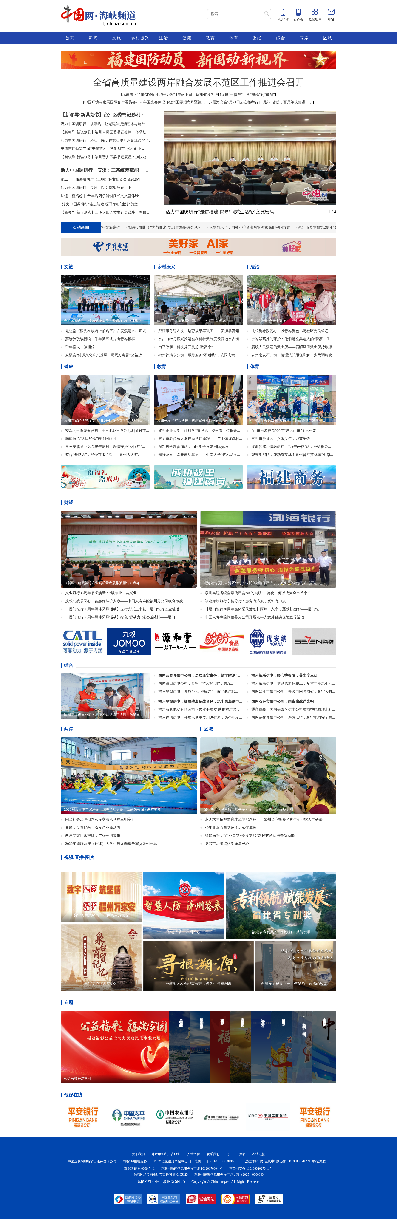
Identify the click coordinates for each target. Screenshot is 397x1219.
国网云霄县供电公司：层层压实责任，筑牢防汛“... (199, 675)
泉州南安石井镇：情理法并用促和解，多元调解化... (293, 355)
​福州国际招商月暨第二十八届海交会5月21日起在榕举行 (213, 102)
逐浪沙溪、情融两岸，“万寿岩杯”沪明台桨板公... (291, 447)
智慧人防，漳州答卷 (183, 932)
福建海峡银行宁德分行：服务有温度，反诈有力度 (245, 601)
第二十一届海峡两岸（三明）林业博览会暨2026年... (102, 179)
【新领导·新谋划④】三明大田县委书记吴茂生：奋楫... (105, 212)
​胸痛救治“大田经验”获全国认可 (90, 439)
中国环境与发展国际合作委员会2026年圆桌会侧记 (124, 102)
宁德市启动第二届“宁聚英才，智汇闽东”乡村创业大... (104, 149)
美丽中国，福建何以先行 (197, 95)
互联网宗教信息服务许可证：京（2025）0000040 (229, 1174)
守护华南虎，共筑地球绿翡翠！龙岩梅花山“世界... (102, 321)
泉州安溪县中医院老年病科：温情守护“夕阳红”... (105, 447)
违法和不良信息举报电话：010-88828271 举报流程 (285, 1161)
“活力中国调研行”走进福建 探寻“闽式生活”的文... (101, 204)
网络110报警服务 (135, 1161)
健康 (187, 38)
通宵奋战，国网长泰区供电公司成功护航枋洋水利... (293, 709)
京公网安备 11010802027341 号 (251, 1168)
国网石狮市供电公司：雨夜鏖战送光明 (282, 701)
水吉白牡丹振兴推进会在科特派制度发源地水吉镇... (200, 339)
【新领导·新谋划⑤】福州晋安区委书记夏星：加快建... (105, 157)
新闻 (93, 38)
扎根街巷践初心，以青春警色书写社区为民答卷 (290, 331)
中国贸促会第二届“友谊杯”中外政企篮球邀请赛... (287, 420)
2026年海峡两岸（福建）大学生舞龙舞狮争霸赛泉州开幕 (111, 844)
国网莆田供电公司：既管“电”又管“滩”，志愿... (196, 683)
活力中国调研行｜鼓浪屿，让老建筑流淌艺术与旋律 (103, 124)
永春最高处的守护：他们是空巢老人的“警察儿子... (292, 339)
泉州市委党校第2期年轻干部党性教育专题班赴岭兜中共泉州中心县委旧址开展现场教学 (280, 227)
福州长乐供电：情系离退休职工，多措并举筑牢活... (293, 683)
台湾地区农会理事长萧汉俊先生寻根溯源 (198, 984)
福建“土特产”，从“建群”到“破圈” (248, 95)
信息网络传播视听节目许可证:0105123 (161, 1174)
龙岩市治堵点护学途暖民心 (227, 844)
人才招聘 (193, 1154)
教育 (210, 38)
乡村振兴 (140, 38)
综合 (280, 38)
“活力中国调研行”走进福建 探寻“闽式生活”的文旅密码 (219, 211)
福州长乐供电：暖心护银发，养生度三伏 (284, 675)
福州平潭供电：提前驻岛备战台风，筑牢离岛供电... (200, 701)
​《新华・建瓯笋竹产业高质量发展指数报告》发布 (102, 583)
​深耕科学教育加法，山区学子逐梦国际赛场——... (198, 447)
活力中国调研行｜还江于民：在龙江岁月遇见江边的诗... (106, 140)
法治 (163, 38)
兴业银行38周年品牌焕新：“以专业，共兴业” (101, 593)
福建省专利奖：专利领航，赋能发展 (281, 932)
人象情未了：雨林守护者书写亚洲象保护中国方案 (161, 227)
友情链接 (258, 1154)
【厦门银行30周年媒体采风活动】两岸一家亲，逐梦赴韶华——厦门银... (263, 609)
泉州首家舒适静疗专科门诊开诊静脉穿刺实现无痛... (103, 420)
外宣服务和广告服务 (165, 1154)
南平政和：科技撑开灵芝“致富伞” (185, 347)
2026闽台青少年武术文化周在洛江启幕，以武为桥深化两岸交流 (112, 809)
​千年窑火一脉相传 (80, 347)
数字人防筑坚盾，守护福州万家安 (101, 915)
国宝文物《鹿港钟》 (101, 984)
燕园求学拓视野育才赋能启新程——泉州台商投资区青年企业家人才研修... (265, 819)
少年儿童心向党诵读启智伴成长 (230, 827)
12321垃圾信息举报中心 (170, 1161)
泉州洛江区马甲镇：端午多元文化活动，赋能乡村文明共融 (248, 809)
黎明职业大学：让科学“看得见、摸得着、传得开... (199, 431)
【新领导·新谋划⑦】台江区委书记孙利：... (104, 114)
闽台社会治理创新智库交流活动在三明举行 (100, 819)
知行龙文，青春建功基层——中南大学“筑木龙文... (199, 455)
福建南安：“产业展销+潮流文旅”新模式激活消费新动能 (250, 835)
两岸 (304, 38)
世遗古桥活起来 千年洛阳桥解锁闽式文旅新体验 (100, 196)
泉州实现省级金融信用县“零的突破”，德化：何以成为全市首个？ (258, 593)
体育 (233, 38)
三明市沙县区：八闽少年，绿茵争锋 (280, 439)
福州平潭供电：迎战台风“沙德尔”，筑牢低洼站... (198, 691)
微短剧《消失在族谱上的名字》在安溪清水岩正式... (107, 331)
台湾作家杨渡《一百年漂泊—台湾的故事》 (296, 984)
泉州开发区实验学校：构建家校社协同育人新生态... (196, 420)
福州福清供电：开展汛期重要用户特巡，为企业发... (200, 717)
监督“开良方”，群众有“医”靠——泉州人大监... (103, 455)
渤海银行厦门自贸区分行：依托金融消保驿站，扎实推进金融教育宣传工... (260, 583)
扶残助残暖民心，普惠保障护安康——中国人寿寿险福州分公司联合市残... (125, 601)
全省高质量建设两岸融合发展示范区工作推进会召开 (198, 82)
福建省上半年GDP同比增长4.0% (148, 95)
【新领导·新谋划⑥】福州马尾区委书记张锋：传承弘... (105, 132)
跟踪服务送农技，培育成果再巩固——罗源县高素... (200, 331)
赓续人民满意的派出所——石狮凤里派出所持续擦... (293, 347)
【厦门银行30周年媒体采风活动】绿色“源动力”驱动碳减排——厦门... (121, 617)
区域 (327, 38)
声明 (242, 1154)
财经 (257, 38)
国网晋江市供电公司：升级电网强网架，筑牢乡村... (293, 691)
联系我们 (213, 1154)
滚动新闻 (81, 227)
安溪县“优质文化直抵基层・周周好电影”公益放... (105, 355)
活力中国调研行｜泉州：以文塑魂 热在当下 (96, 187)
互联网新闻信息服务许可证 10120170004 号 (192, 1168)
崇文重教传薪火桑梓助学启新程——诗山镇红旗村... (200, 439)
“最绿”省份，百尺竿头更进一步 (287, 102)
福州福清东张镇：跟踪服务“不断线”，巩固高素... (198, 355)
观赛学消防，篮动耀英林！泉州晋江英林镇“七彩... (292, 455)
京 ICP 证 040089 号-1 (139, 1168)
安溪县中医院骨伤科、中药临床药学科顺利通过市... (107, 431)
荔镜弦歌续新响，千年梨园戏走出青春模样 (100, 339)
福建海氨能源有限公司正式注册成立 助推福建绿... (198, 709)
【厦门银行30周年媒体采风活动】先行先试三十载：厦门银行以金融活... (123, 609)
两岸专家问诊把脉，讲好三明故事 (92, 835)
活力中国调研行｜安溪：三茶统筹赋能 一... (104, 170)
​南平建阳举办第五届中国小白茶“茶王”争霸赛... (193, 321)
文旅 (116, 38)
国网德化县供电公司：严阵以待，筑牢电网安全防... (293, 717)
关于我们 (138, 1154)
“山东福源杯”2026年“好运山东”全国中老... (285, 431)
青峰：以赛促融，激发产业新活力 (92, 827)
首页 (69, 38)
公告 (229, 1154)
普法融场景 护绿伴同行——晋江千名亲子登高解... (288, 321)
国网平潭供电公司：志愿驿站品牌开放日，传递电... (103, 715)
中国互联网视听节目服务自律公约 (92, 1161)
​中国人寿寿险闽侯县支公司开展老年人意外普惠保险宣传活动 (254, 617)
